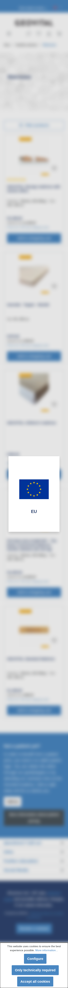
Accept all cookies (35, 981)
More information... (46, 950)
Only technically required (35, 970)
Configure (35, 959)
